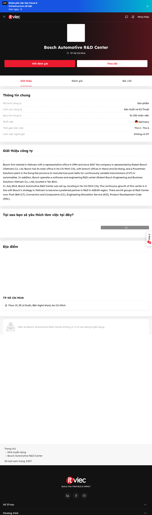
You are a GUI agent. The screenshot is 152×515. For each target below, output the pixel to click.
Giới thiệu (26, 80)
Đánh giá (77, 80)
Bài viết (127, 80)
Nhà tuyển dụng (16, 452)
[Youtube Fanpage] (84, 496)
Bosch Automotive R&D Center (24, 455)
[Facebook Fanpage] (77, 496)
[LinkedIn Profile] (69, 496)
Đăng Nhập (143, 16)
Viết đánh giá (40, 63)
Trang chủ (10, 448)
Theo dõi (112, 63)
